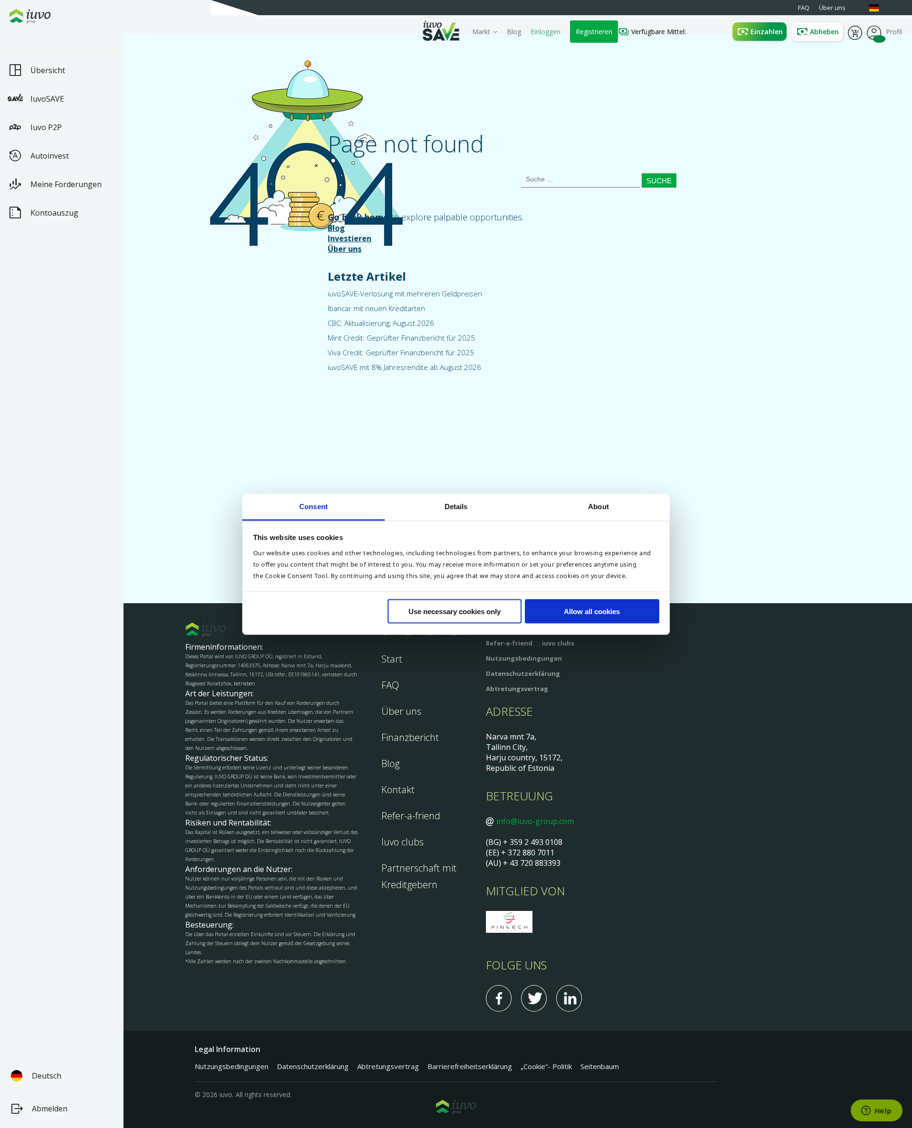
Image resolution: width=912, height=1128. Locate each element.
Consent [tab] (313, 506)
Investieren (349, 238)
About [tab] (598, 506)
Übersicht (47, 70)
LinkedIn (569, 998)
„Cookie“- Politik (546, 1066)
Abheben (824, 31)
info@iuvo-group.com (535, 821)
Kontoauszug (54, 213)
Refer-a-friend (410, 815)
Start (391, 659)
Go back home (358, 217)
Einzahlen (766, 31)
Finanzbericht (410, 737)
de (878, 8)
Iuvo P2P (46, 127)
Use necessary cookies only (454, 611)
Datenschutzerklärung (523, 673)
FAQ (390, 685)
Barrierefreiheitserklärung (470, 1066)
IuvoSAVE (47, 99)
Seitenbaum (599, 1066)
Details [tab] (456, 506)
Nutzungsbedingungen (524, 658)
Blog (514, 31)
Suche (659, 181)
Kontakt (398, 789)
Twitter (534, 998)
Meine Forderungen (66, 184)
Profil (874, 32)
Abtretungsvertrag (517, 688)
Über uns (344, 249)
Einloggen (545, 31)
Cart (855, 32)
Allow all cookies (592, 611)
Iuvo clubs (402, 841)
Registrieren (594, 31)
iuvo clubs (558, 643)
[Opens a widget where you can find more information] (876, 1111)
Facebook (499, 998)
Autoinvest (49, 156)
